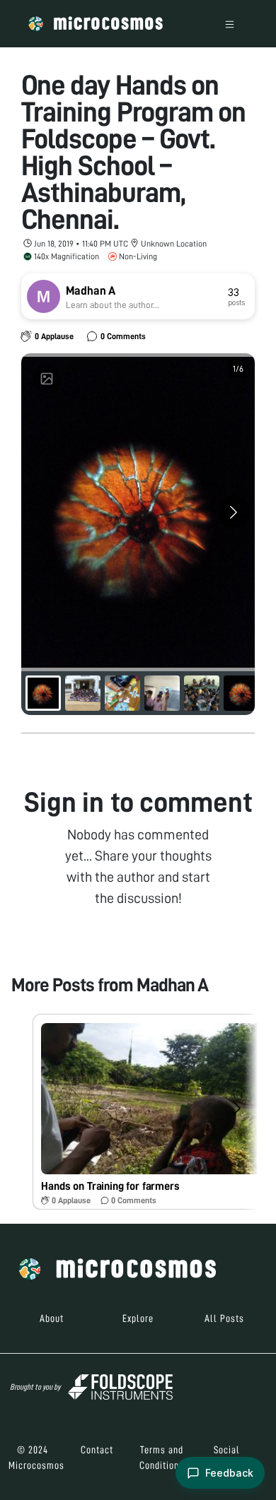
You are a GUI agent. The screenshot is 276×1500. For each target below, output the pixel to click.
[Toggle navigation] (230, 23)
